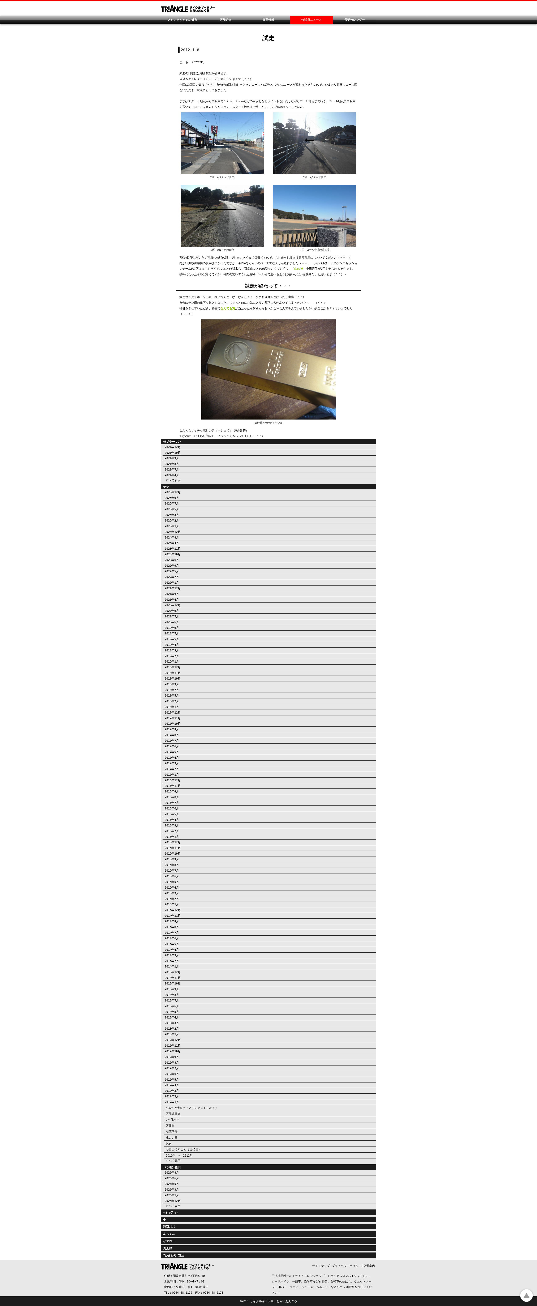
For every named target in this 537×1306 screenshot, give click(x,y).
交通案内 (369, 1265)
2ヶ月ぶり (172, 1119)
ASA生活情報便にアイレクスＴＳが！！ (192, 1108)
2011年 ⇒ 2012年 (179, 1155)
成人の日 (171, 1137)
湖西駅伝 (171, 1131)
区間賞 (170, 1125)
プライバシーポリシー (346, 1265)
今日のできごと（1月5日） (183, 1149)
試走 (169, 1143)
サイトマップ (321, 1265)
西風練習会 (173, 1113)
